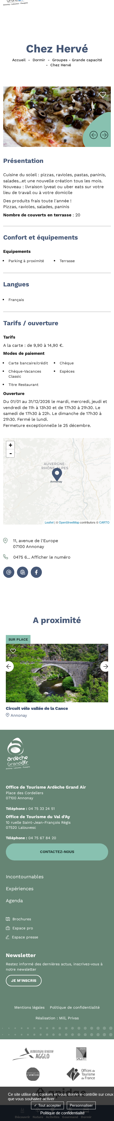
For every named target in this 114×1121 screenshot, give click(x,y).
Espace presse (25, 937)
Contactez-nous (57, 852)
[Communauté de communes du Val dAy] (81, 1054)
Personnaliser (81, 1105)
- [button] (10, 453)
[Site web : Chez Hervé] (22, 572)
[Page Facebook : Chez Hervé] (36, 572)
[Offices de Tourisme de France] (81, 1075)
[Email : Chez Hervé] (8, 572)
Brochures (21, 919)
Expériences (19, 888)
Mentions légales (29, 1007)
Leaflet (49, 522)
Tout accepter (49, 1105)
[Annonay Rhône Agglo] (32, 1054)
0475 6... (42, 557)
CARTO (104, 522)
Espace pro (22, 928)
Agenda (14, 900)
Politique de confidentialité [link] (62, 1113)
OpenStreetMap (69, 522)
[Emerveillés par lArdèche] (32, 1075)
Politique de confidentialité (75, 1007)
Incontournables (24, 876)
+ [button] (10, 445)
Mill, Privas (69, 1018)
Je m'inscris (23, 980)
